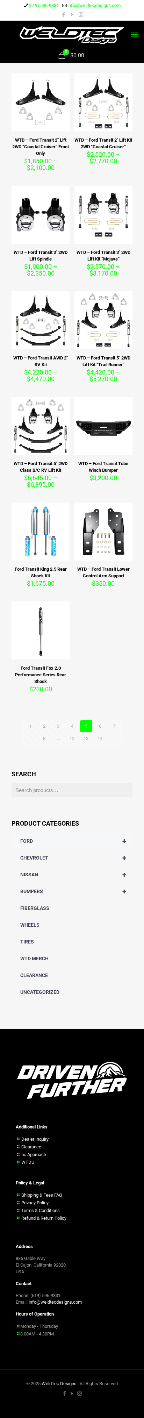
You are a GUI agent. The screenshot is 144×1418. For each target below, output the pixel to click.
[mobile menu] (135, 35)
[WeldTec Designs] (72, 34)
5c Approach (33, 1154)
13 (86, 738)
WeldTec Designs (59, 1383)
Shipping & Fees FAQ (41, 1195)
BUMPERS (73, 891)
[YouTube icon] (72, 15)
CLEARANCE (34, 975)
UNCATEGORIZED (39, 992)
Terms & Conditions (40, 1210)
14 (100, 738)
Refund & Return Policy (43, 1218)
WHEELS (29, 925)
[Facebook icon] (63, 15)
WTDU (27, 1162)
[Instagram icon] (81, 15)
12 (72, 738)
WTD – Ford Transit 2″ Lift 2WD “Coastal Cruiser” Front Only (40, 146)
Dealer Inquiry (35, 1139)
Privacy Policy (35, 1202)
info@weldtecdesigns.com (94, 5)
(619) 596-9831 (44, 5)
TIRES (27, 942)
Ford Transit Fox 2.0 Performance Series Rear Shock (40, 674)
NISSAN (73, 874)
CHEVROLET (73, 858)
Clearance (31, 1146)
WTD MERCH (34, 958)
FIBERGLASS (34, 908)
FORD (73, 841)
